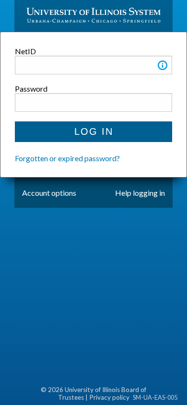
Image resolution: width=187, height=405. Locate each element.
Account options (49, 192)
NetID (25, 51)
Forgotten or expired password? (67, 158)
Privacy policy (109, 397)
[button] (162, 66)
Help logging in (140, 192)
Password (31, 88)
